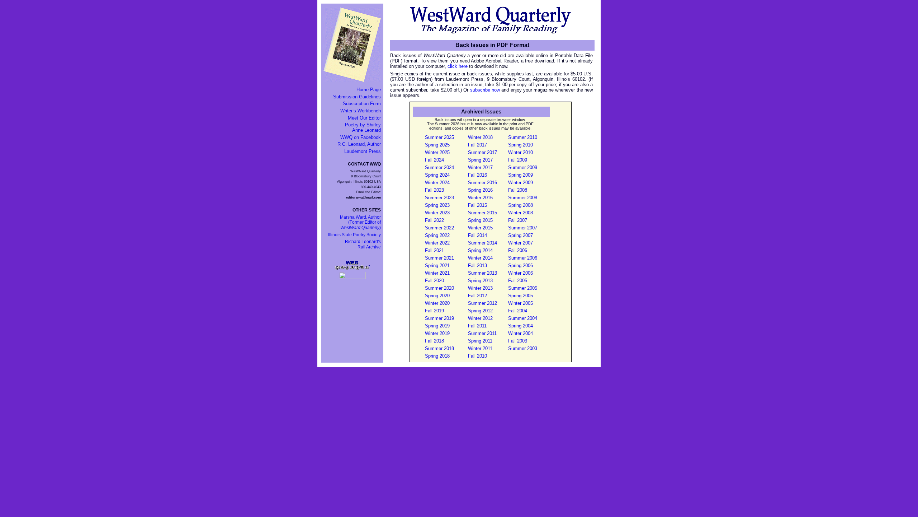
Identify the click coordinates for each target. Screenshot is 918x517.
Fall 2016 (477, 175)
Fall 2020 (434, 280)
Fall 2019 (434, 310)
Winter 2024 (437, 182)
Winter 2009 (520, 182)
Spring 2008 (520, 205)
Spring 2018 (437, 356)
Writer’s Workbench (360, 110)
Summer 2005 (522, 288)
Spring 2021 (437, 265)
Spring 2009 (520, 175)
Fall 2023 (434, 190)
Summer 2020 (439, 288)
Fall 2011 (477, 326)
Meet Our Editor (364, 118)
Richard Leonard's (363, 244)
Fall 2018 (434, 341)
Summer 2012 (482, 303)
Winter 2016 (480, 197)
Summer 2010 (522, 137)
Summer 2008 (522, 197)
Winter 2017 (480, 167)
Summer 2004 (522, 318)
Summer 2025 (439, 137)
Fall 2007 (517, 220)
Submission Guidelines (357, 96)
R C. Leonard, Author (359, 144)
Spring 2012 (480, 310)
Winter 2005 (520, 303)
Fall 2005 (517, 280)
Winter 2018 (480, 137)
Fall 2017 (477, 145)
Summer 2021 (439, 258)
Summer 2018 (439, 348)
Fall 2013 (477, 265)
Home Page (368, 89)
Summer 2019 (439, 318)
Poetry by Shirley (363, 127)
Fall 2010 (477, 356)
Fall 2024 (434, 160)
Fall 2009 (517, 160)
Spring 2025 (437, 145)
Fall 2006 (517, 250)
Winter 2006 (520, 273)
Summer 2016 (482, 182)
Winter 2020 (437, 303)
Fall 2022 (434, 220)
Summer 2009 (522, 167)
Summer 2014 (482, 243)
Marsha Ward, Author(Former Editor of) (360, 222)
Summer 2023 (439, 197)
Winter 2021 (437, 273)
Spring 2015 (480, 220)
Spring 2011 (480, 341)
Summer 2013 (482, 273)
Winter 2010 (520, 152)
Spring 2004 (520, 326)
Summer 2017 (482, 152)
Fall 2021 (434, 250)
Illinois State (354, 234)
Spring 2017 (480, 160)
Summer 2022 (439, 227)
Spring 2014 (480, 250)
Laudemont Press (362, 151)
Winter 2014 (480, 258)
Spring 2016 (480, 190)
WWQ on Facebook (360, 137)
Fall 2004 (517, 310)
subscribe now (485, 90)
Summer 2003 (522, 348)
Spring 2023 (437, 205)
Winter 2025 (437, 152)
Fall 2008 (517, 190)
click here (458, 66)
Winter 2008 (520, 212)
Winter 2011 (480, 348)
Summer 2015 (482, 212)
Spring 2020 (437, 295)
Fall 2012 (477, 295)
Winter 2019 (437, 333)
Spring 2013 (480, 280)
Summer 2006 (522, 258)
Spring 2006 (520, 265)
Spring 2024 (437, 175)
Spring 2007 (520, 235)
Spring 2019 (437, 326)
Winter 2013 (480, 288)
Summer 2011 (482, 333)
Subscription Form (362, 103)
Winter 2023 (437, 212)
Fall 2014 (477, 235)
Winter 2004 (520, 333)
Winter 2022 (437, 243)
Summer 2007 (522, 227)
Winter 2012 (480, 318)
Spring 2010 (520, 145)
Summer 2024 (439, 167)
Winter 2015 (480, 227)
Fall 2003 (517, 341)
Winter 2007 (520, 243)
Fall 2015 (477, 205)
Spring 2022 (437, 235)
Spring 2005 (520, 295)
